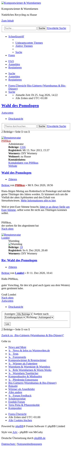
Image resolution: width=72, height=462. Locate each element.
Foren (11, 55)
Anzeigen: (10, 313)
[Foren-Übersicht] (21, 2)
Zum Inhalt (7, 20)
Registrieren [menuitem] (15, 67)
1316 (23, 147)
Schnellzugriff (16, 36)
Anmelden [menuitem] (14, 64)
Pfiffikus (6, 140)
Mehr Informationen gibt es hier (38, 200)
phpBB (19, 426)
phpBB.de (39, 438)
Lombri (5, 237)
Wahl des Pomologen (20, 105)
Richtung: (32, 317)
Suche (11, 73)
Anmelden (14, 76)
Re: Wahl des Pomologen (19, 260)
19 (21, 247)
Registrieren (15, 79)
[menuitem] (29, 42)
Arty (14, 432)
